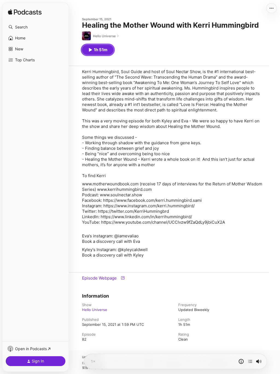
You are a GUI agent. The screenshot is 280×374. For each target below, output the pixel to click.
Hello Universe (94, 309)
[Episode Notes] (241, 361)
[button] (35, 27)
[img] (25, 12)
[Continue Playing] (250, 361)
